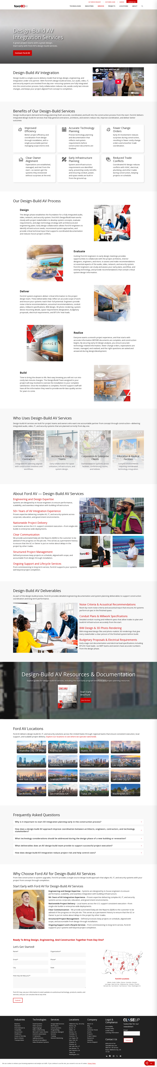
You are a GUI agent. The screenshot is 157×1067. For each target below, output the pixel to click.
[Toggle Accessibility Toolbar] (147, 1063)
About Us (90, 1024)
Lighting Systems (38, 1038)
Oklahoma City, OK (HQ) (76, 1024)
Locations (123, 6)
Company (92, 1019)
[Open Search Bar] (142, 6)
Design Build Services (57, 1024)
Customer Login (110, 2)
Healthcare (17, 1034)
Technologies (75, 6)
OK (151, 1063)
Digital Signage (37, 1028)
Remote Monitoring (57, 1038)
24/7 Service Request (94, 2)
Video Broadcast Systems (41, 1042)
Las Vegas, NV (73, 1038)
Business (17, 1024)
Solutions (90, 1040)
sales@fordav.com (111, 1045)
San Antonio (115, 986)
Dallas (118, 982)
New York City (115, 984)
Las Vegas (108, 984)
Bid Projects (55, 1026)
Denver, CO (72, 1032)
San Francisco (123, 986)
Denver (123, 982)
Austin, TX (72, 1028)
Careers (121, 2)
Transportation (19, 1040)
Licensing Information (112, 1032)
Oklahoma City (124, 984)
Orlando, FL (72, 1042)
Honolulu (128, 982)
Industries (89, 6)
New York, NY (73, 1040)
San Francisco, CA (74, 1050)
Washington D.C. (136, 986)
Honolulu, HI (73, 1034)
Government (18, 1032)
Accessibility (109, 1026)
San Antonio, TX (74, 1048)
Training (53, 1036)
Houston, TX (73, 1036)
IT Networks (37, 1036)
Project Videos (91, 1036)
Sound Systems (37, 1024)
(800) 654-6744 (110, 1043)
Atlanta (109, 982)
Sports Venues (19, 1038)
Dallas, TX (72, 1030)
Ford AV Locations (122, 979)
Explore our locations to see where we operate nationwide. (71, 736)
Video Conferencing (39, 1030)
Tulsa (129, 986)
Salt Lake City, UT (74, 1046)
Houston (134, 982)
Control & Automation (39, 1034)
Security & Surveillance (40, 1040)
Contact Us (131, 2)
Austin (114, 982)
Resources (90, 1038)
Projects (111, 6)
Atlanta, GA (72, 1026)
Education (17, 1026)
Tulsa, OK (72, 1052)
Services (101, 6)
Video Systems (37, 1026)
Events (89, 1032)
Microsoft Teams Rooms (40, 1032)
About (134, 6)
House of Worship (20, 1036)
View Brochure (85, 700)
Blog (88, 1026)
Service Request (92, 1042)
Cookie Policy (109, 1030)
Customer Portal (92, 1030)
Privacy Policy (92, 1063)
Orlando (131, 984)
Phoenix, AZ (72, 1044)
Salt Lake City (107, 986)
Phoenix (137, 984)
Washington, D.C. (74, 1054)
